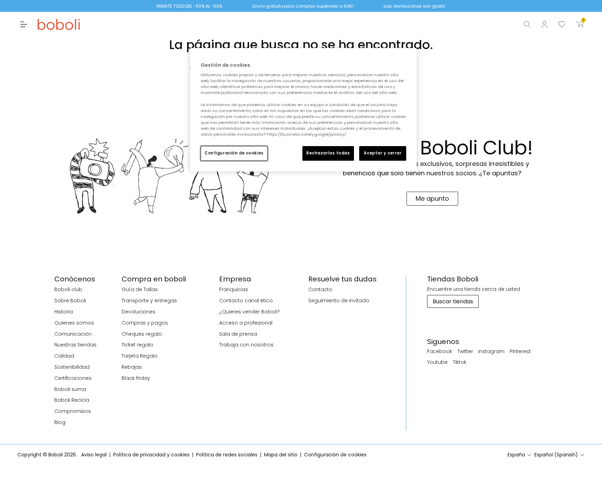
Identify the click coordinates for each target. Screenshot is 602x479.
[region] (303, 109)
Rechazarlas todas (328, 153)
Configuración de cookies (234, 153)
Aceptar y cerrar (382, 153)
